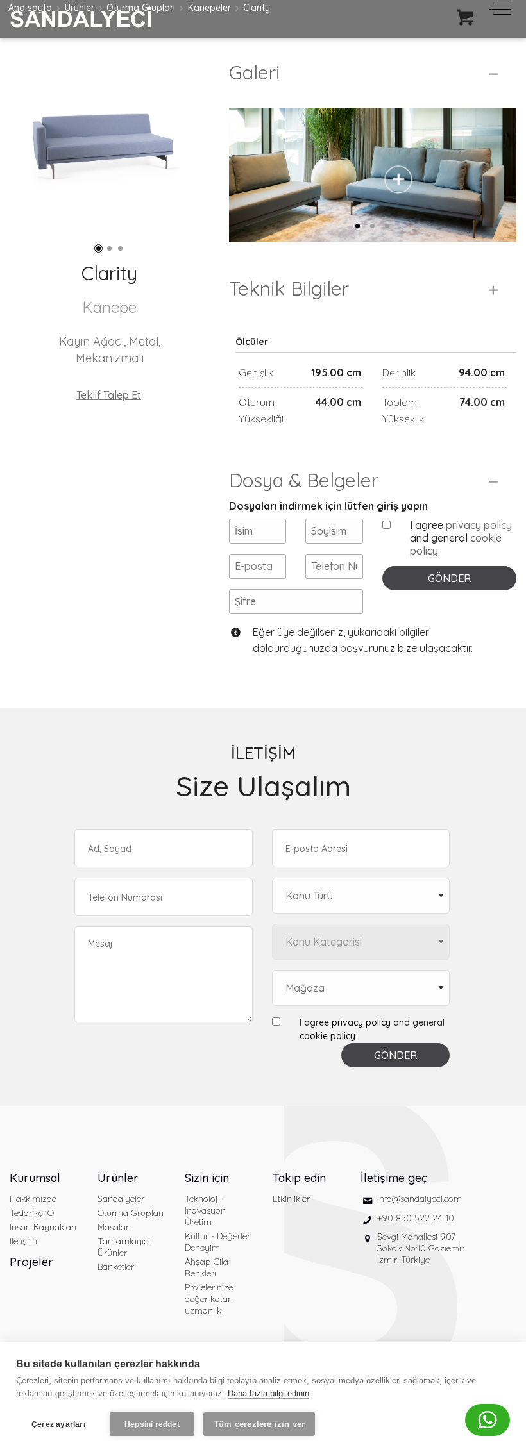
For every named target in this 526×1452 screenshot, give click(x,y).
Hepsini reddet (152, 1424)
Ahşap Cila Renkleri (206, 1267)
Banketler (116, 1267)
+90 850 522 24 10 (415, 1218)
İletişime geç (394, 1178)
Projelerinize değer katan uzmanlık (209, 1298)
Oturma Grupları (131, 1213)
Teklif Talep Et (108, 394)
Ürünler (118, 1178)
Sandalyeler (121, 1199)
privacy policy (479, 525)
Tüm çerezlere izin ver (259, 1424)
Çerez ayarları (58, 1424)
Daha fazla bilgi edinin (268, 1393)
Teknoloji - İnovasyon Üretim (205, 1210)
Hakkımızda (33, 1199)
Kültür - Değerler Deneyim (217, 1241)
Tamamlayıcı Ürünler (124, 1246)
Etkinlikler (291, 1199)
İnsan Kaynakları (43, 1227)
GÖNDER (449, 578)
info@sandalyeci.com (419, 1199)
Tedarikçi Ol (33, 1213)
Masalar (113, 1227)
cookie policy (327, 1036)
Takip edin (299, 1178)
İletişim (23, 1241)
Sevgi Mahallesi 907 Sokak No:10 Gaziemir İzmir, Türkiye (420, 1248)
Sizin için (207, 1178)
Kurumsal (35, 1178)
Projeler (31, 1262)
